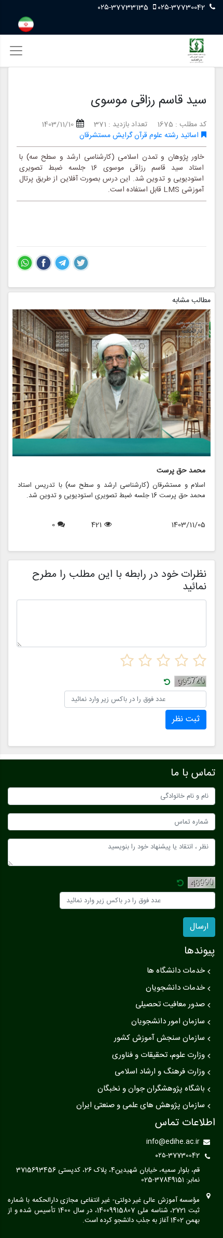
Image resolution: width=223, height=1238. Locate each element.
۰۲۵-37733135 (124, 8)
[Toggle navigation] (16, 50)
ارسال (199, 927)
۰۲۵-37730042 (181, 8)
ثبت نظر (186, 719)
